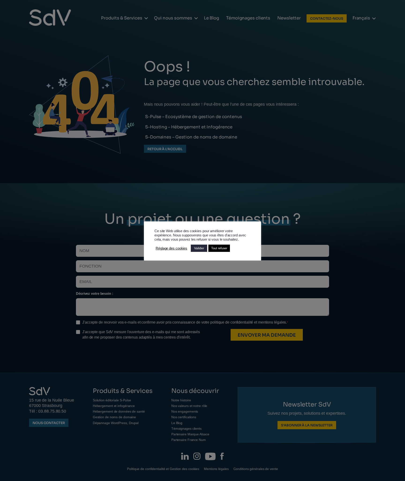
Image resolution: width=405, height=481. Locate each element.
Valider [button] (199, 248)
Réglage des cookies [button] (171, 248)
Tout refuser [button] (219, 248)
